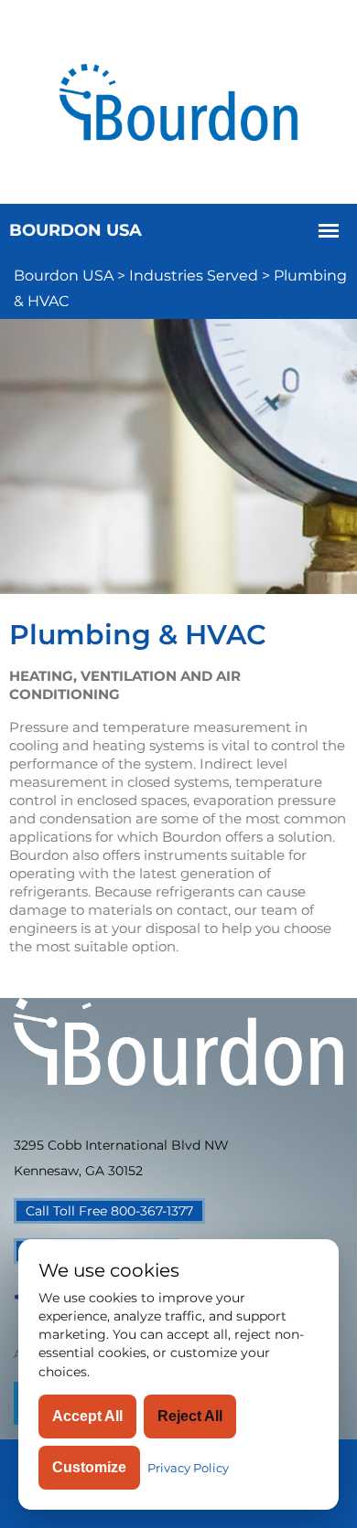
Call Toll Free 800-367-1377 (109, 1211)
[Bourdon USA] (178, 100)
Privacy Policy (188, 1467)
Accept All (87, 1416)
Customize (89, 1467)
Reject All (189, 1416)
